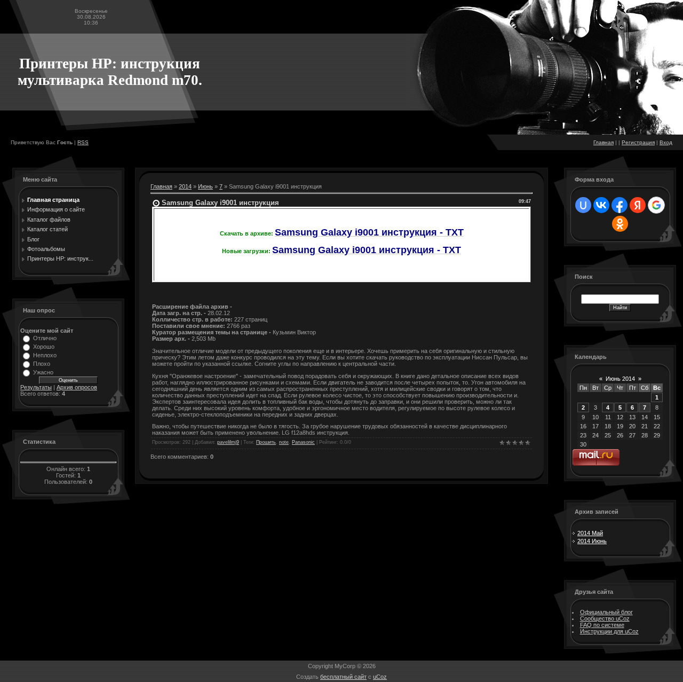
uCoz (380, 676)
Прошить (266, 442)
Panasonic (303, 442)
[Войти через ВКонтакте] (601, 205)
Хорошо (43, 346)
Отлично (45, 338)
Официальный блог (606, 612)
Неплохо (45, 355)
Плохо (41, 363)
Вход (666, 142)
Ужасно (43, 372)
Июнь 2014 (620, 378)
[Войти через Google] (656, 205)
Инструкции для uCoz (609, 631)
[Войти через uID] (583, 205)
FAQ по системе (602, 625)
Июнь (205, 186)
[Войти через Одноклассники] (620, 224)
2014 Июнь (592, 541)
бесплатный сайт (343, 676)
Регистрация (638, 142)
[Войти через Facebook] (619, 205)
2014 (185, 186)
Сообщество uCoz (605, 618)
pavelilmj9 (228, 442)
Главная (603, 142)
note (284, 442)
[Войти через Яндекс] (638, 205)
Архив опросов (77, 387)
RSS (83, 142)
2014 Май (590, 533)
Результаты (36, 387)
